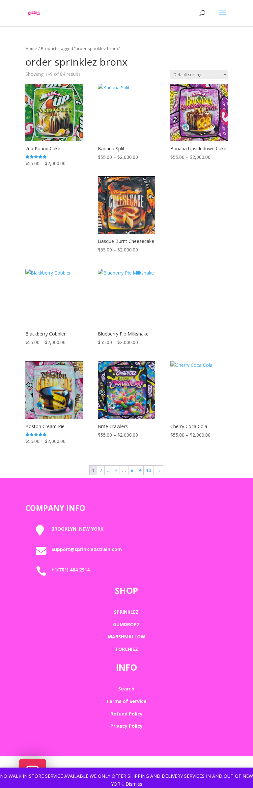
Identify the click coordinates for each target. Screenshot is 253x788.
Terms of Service (126, 701)
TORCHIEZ (126, 649)
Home (31, 48)
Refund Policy (126, 714)
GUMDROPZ (126, 624)
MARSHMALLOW (126, 636)
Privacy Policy (126, 726)
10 (148, 470)
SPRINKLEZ (126, 612)
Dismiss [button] (134, 784)
